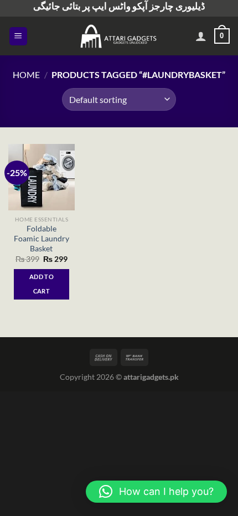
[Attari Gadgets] (119, 36)
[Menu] (18, 36)
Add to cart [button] (41, 284)
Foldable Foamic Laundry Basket (41, 238)
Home (26, 74)
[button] (156, 492)
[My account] (200, 36)
